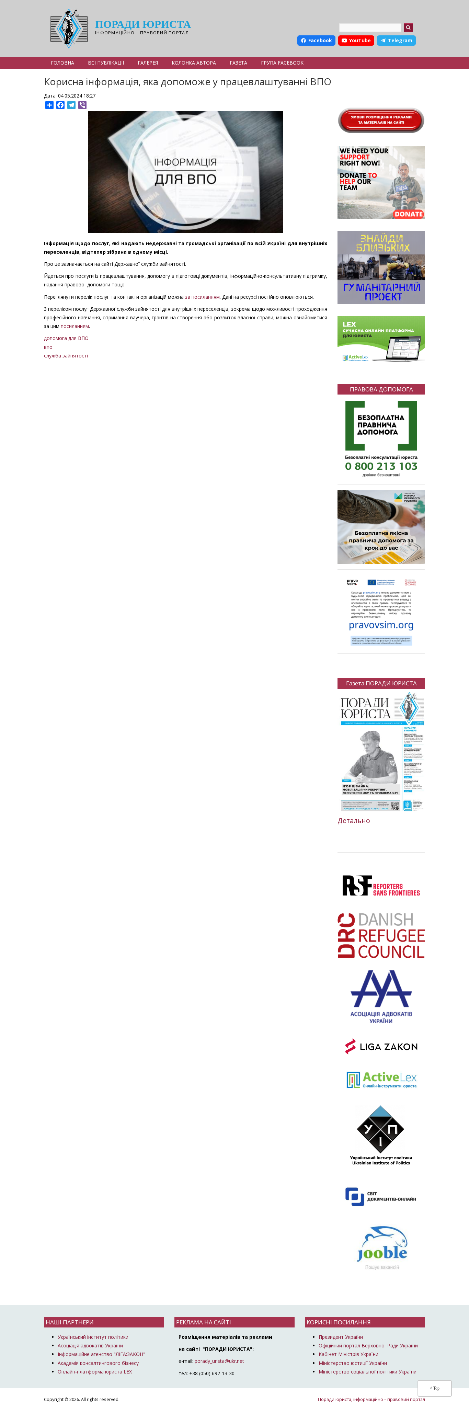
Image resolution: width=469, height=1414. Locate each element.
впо (48, 347)
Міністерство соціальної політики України (367, 1371)
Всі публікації (106, 62)
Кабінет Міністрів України (348, 1354)
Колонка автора (194, 62)
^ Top (434, 1388)
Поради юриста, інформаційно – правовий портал (371, 1399)
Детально (354, 820)
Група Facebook (282, 62)
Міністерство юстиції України (353, 1363)
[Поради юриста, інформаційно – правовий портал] (67, 28)
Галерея (148, 62)
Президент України (341, 1337)
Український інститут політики (93, 1337)
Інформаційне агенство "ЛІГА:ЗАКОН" (101, 1354)
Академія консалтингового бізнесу (98, 1363)
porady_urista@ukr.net (219, 1361)
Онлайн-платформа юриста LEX (95, 1371)
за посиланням (202, 297)
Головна (62, 62)
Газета (238, 62)
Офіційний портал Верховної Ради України (368, 1345)
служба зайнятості (66, 355)
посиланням (75, 326)
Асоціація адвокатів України (90, 1345)
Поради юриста (143, 24)
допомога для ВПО (66, 338)
